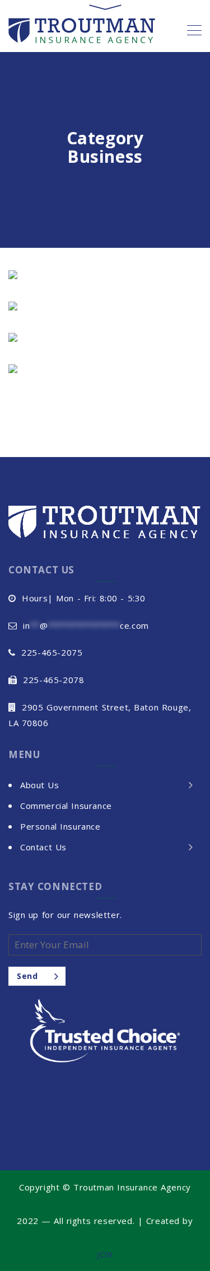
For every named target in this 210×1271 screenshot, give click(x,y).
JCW (105, 1254)
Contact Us (43, 847)
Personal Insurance (60, 826)
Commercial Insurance (66, 805)
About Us (39, 784)
